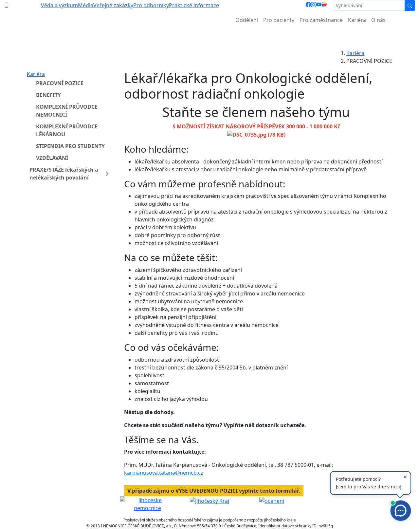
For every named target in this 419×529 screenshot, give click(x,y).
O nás (378, 20)
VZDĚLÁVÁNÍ (52, 157)
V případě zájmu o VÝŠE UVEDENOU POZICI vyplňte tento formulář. (213, 490)
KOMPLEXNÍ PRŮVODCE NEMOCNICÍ (67, 110)
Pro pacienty (278, 20)
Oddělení (246, 20)
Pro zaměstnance (321, 20)
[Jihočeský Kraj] (209, 500)
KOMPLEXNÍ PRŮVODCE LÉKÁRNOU (67, 130)
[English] (324, 5)
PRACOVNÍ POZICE (59, 83)
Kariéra (357, 20)
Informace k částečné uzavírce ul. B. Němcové (209, 36)
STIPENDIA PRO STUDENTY (70, 146)
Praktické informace (194, 5)
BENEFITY (48, 95)
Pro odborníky (151, 5)
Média (85, 5)
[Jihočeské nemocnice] (147, 503)
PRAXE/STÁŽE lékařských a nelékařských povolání (63, 173)
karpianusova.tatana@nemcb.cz (163, 472)
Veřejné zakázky (113, 5)
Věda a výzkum (59, 5)
